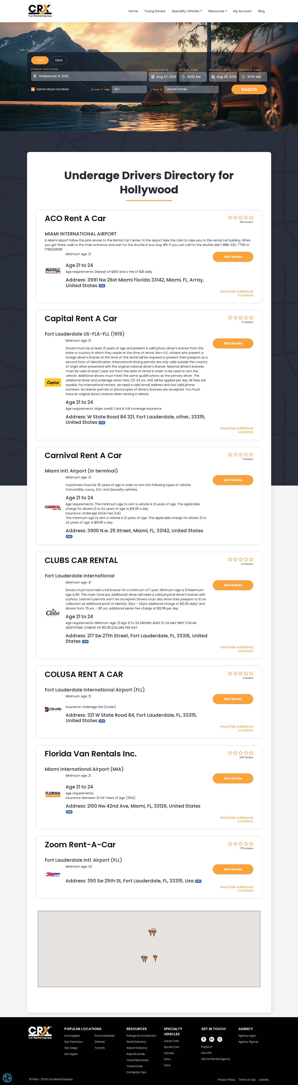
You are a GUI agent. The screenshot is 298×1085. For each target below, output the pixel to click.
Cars (39, 60)
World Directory (136, 1042)
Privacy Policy (226, 1080)
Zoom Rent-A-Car (80, 844)
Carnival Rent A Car (83, 455)
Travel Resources (138, 1060)
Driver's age (100, 89)
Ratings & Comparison (141, 1035)
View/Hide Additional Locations (236, 293)
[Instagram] (219, 1039)
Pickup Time (188, 70)
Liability (264, 1080)
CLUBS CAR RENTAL (81, 560)
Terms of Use (247, 1080)
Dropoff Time (249, 70)
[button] (153, 933)
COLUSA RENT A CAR (84, 674)
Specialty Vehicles (185, 11)
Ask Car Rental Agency (215, 1059)
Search (249, 89)
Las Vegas (71, 1054)
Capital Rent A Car (81, 318)
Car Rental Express (60, 1079)
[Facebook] (203, 1039)
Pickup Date (158, 70)
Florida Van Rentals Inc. (91, 753)
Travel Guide (135, 1066)
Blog (261, 11)
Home (133, 11)
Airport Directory (137, 1048)
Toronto (100, 1048)
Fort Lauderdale (105, 1035)
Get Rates (233, 256)
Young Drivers (154, 11)
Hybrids (169, 1053)
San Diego (71, 1048)
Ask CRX (206, 1053)
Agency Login (247, 1035)
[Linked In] (211, 1039)
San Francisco (73, 1042)
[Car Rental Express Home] (40, 11)
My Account (242, 11)
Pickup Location (44, 69)
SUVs (167, 1059)
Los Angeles (72, 1035)
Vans (58, 60)
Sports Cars (171, 1047)
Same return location (52, 89)
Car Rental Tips (136, 1072)
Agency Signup (248, 1042)
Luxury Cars (171, 1041)
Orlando (100, 1042)
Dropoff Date (220, 70)
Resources (216, 11)
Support (206, 1047)
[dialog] (7, 1078)
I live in (157, 89)
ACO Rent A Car (75, 218)
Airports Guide (136, 1054)
